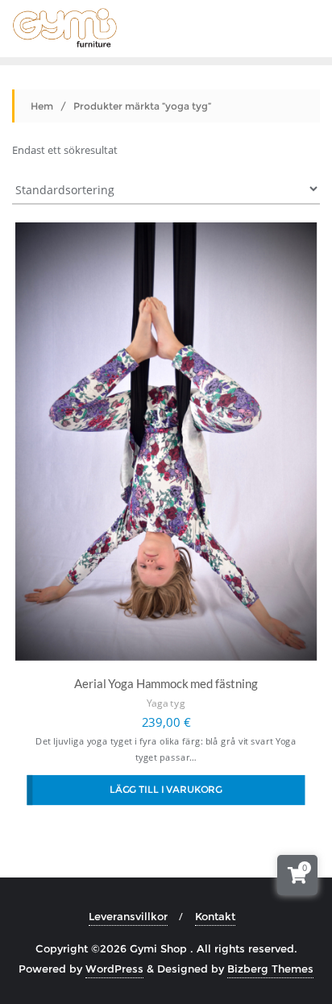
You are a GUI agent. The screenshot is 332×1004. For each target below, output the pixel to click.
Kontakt (215, 916)
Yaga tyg (166, 704)
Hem (42, 106)
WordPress (114, 968)
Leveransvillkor (128, 916)
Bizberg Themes (270, 968)
